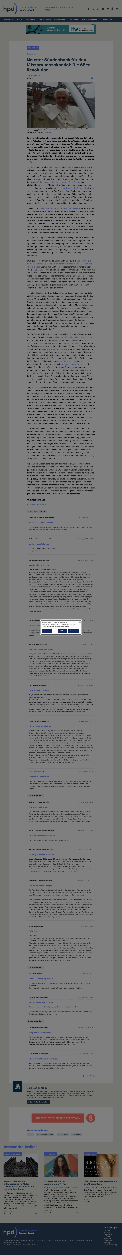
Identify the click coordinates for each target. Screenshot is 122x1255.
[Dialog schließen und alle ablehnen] (80, 621)
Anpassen (47, 631)
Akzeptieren (73, 631)
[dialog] (61, 627)
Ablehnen (62, 631)
